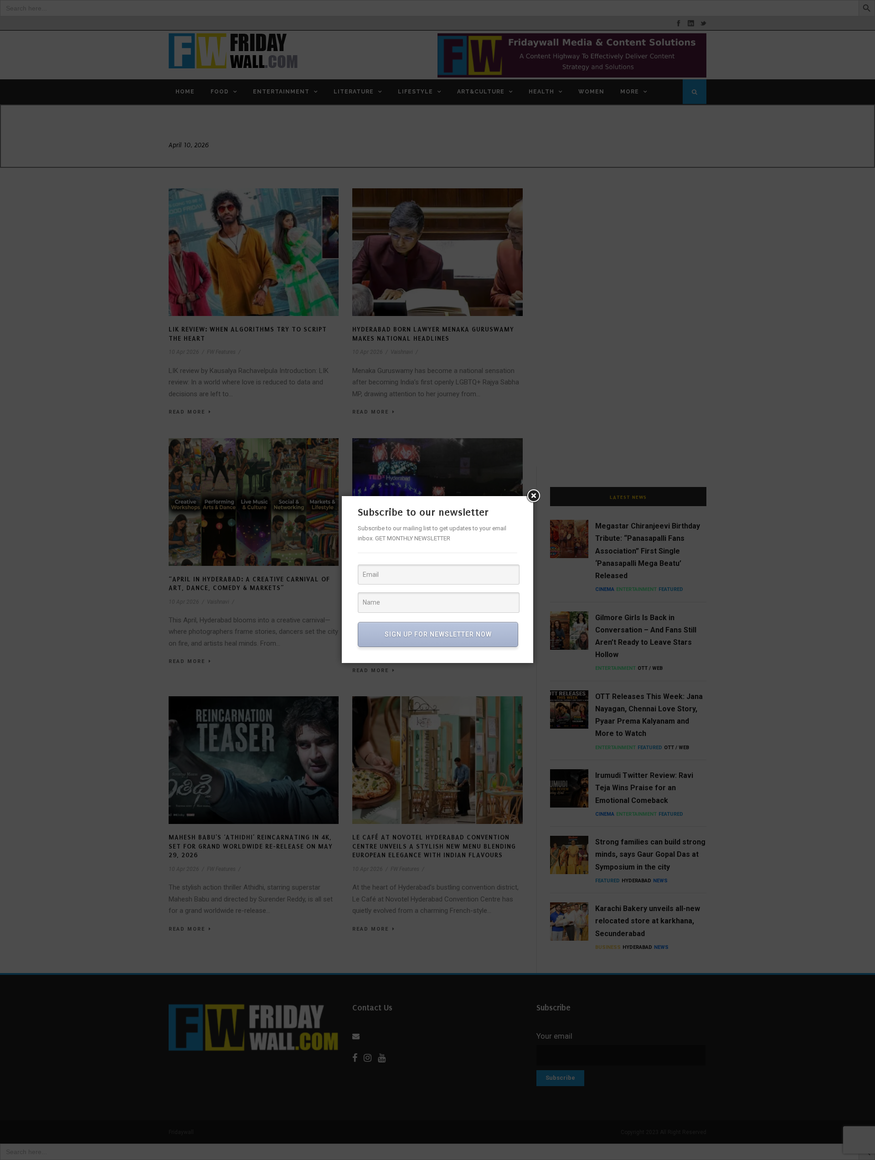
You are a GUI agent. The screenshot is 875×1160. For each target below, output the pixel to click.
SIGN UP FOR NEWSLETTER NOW (438, 634)
